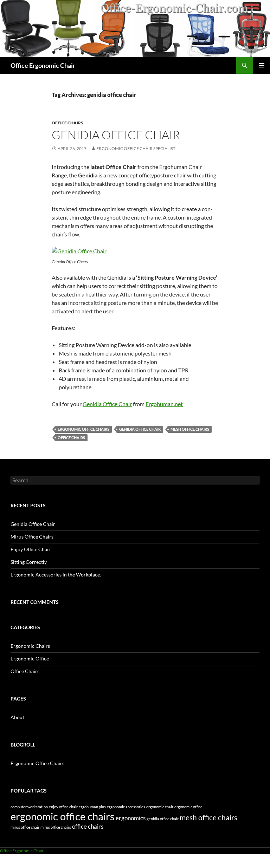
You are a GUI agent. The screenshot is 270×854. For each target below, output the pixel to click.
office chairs (71, 437)
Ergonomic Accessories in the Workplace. (56, 575)
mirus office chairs (55, 827)
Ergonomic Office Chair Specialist (135, 148)
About (17, 717)
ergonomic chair (159, 806)
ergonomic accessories (126, 806)
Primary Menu (261, 65)
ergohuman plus (92, 806)
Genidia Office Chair (116, 135)
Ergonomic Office (30, 658)
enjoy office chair (63, 806)
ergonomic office (188, 806)
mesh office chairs (190, 429)
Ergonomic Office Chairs (37, 763)
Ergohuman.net (164, 403)
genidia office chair (140, 429)
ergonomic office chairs (83, 429)
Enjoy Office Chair (31, 549)
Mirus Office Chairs (32, 537)
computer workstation (29, 806)
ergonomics (131, 818)
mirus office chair (25, 827)
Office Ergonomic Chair (43, 65)
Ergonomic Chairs (30, 646)
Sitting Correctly (29, 562)
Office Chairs (67, 122)
